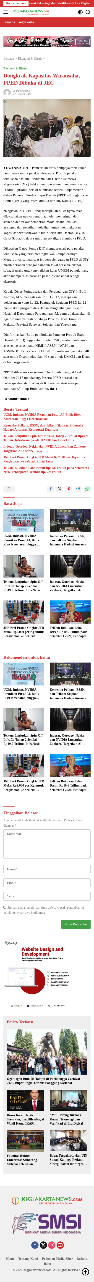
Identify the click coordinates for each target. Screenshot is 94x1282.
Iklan (47, 1263)
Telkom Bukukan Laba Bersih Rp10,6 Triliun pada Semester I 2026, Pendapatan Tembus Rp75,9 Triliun (46, 470)
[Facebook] (35, 1245)
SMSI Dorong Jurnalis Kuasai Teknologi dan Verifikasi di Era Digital (66, 1119)
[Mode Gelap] (80, 12)
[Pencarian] (88, 12)
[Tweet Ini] (59, 489)
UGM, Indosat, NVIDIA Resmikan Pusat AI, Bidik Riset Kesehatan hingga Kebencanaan (42, 417)
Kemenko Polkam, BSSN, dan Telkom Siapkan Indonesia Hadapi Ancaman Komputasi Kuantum (43, 427)
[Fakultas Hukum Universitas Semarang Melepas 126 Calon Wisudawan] (25, 1140)
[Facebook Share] (50, 489)
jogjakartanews (21, 90)
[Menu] (6, 12)
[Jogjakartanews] (30, 12)
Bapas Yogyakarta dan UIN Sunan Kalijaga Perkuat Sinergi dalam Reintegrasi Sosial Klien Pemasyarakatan (68, 1160)
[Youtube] (60, 1245)
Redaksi (82, 1258)
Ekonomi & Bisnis (15, 68)
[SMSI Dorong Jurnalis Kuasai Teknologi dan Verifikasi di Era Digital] (68, 1100)
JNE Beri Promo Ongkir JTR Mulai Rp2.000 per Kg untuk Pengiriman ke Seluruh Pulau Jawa (44, 459)
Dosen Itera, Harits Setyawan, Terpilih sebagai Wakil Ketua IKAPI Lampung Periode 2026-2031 (25, 1120)
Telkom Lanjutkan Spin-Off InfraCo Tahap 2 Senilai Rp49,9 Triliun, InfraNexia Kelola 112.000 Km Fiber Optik (45, 438)
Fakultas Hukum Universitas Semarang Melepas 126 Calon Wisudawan (22, 1160)
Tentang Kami (28, 1258)
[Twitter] (43, 1245)
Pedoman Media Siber (57, 1258)
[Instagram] (51, 1245)
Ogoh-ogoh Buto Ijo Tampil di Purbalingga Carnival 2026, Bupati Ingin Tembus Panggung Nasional (43, 1081)
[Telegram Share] (78, 489)
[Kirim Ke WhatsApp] (87, 489)
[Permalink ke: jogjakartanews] (7, 92)
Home (10, 1258)
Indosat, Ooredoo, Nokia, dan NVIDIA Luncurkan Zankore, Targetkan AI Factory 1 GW (44, 448)
